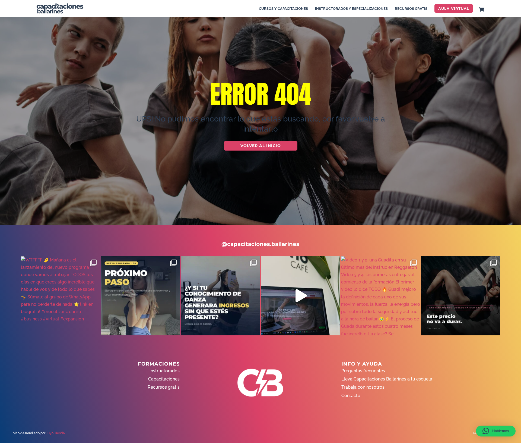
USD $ (509, 87)
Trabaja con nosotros (363, 387)
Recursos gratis (164, 387)
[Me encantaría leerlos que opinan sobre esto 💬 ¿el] (300, 295)
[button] (496, 431)
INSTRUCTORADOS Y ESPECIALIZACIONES (351, 9)
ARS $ (508, 98)
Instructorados (165, 370)
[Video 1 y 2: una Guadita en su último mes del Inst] (380, 295)
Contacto (350, 395)
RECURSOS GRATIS (411, 9)
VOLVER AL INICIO (260, 145)
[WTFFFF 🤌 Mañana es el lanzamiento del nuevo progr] (60, 295)
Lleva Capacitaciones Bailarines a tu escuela (386, 379)
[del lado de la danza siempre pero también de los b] (220, 295)
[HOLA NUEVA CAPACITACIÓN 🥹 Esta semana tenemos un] (460, 295)
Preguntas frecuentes (363, 370)
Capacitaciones (164, 379)
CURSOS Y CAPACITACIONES (283, 9)
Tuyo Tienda (55, 433)
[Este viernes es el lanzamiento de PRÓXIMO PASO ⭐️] (140, 295)
